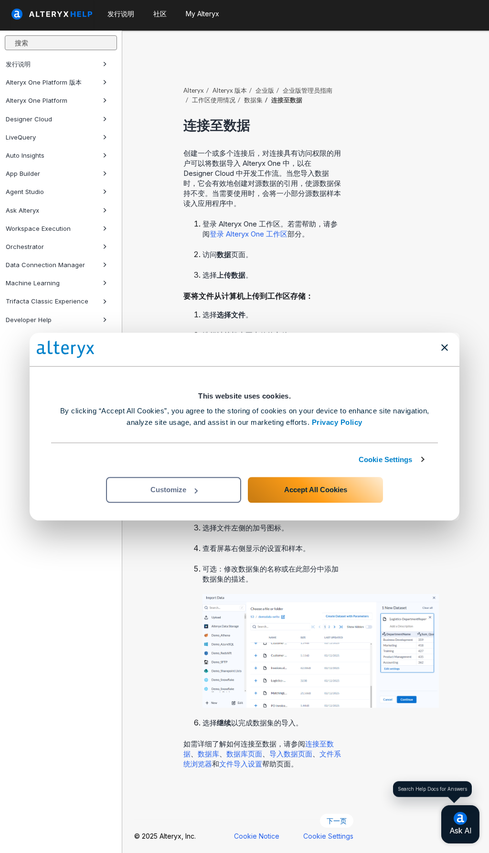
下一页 (337, 821)
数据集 (253, 100)
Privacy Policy (337, 422)
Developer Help (29, 320)
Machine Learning (33, 283)
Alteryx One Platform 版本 (44, 82)
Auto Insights (25, 155)
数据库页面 (244, 753)
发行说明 (18, 64)
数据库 (208, 753)
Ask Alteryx (22, 210)
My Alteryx (202, 14)
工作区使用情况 (213, 100)
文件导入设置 (240, 763)
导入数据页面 (290, 753)
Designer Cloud (29, 119)
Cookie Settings (386, 459)
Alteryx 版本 (230, 90)
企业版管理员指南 (307, 90)
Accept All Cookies (315, 490)
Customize (168, 490)
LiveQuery (21, 137)
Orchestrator (25, 246)
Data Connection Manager (45, 265)
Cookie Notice (256, 836)
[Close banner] (444, 347)
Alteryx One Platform (36, 100)
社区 (160, 14)
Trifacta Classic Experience (47, 301)
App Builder (23, 173)
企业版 (264, 90)
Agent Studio (25, 191)
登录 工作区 (248, 233)
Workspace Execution (38, 228)
